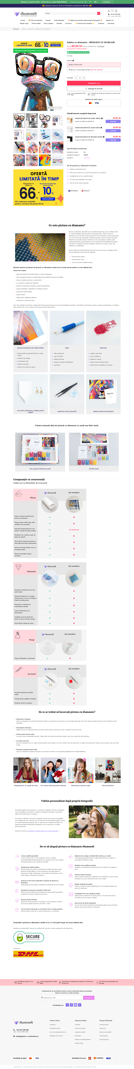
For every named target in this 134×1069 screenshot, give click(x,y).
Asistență (52, 1024)
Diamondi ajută (104, 1039)
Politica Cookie (79, 1043)
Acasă (23, 20)
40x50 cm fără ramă (75, 64)
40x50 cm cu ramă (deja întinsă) (86, 70)
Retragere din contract (56, 1035)
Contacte (77, 1024)
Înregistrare (89, 998)
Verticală (87, 158)
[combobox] (70, 13)
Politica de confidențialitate (82, 1039)
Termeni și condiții (80, 1028)
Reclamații (78, 1035)
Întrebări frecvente (55, 1028)
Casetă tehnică (104, 1024)
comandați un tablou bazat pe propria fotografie (42, 831)
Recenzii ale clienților (106, 1032)
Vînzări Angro (104, 1035)
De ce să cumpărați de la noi (58, 1032)
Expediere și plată (80, 1032)
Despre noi (103, 1028)
